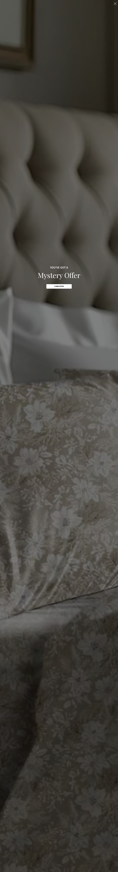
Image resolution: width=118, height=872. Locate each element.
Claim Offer (59, 286)
